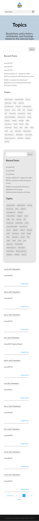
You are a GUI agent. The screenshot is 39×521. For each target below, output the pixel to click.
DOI (24, 110)
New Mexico (8, 124)
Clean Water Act (9, 106)
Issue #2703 (8, 70)
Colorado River (27, 106)
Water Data (18, 131)
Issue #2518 (8, 367)
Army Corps (8, 103)
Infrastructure (21, 117)
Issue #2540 (8, 275)
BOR (15, 103)
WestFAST (20, 138)
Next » (20, 499)
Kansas (29, 117)
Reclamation (8, 127)
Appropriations (19, 99)
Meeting (14, 120)
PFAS (27, 124)
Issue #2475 (8, 481)
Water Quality (27, 131)
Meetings (21, 120)
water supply (28, 134)
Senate (15, 127)
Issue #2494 (8, 435)
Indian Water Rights (10, 117)
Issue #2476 (8, 458)
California (21, 103)
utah (11, 131)
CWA (19, 110)
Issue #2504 (8, 412)
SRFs (21, 127)
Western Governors (10, 138)
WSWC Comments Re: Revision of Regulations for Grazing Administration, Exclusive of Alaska (17, 82)
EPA (6, 113)
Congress (7, 110)
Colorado (18, 106)
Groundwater (21, 113)
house (29, 113)
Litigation (7, 120)
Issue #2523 (8, 298)
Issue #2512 (8, 390)
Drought (30, 110)
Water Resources (9, 134)
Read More (25, 284)
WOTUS (7, 141)
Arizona (28, 99)
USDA (31, 127)
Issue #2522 (8, 321)
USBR (26, 127)
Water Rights (19, 134)
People (21, 124)
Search (32, 49)
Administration (9, 99)
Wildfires (27, 138)
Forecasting (12, 113)
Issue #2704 (8, 67)
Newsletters (16, 269)
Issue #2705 (8, 63)
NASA (27, 120)
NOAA (15, 124)
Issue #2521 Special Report (13, 344)
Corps (13, 110)
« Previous (10, 495)
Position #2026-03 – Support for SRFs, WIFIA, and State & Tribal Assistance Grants (19, 180)
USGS (6, 131)
